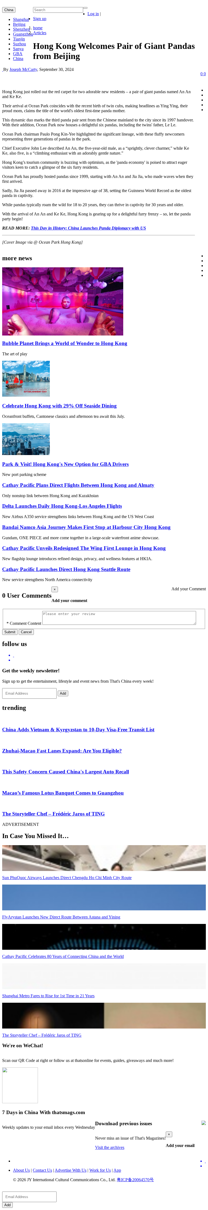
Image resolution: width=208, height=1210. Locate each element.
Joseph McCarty (23, 69)
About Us (21, 1170)
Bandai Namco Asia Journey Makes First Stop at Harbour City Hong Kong (86, 527)
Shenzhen (21, 29)
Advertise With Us (70, 1170)
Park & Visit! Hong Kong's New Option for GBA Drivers (65, 464)
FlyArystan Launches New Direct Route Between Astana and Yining (61, 917)
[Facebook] (109, 660)
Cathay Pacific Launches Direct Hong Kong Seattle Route (66, 569)
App (117, 1170)
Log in (93, 13)
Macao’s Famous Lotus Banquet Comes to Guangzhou (63, 793)
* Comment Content (23, 623)
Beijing (19, 24)
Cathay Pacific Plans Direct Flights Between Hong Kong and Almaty (78, 485)
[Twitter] (109, 655)
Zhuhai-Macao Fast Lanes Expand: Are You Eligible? (62, 751)
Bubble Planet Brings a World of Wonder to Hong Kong (64, 343)
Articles (39, 32)
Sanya (18, 48)
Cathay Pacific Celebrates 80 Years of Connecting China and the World (63, 956)
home (38, 28)
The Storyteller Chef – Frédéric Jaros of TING (53, 814)
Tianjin (19, 39)
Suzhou (19, 44)
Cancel (26, 632)
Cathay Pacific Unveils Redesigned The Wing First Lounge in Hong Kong (84, 548)
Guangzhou (23, 34)
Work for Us (100, 1170)
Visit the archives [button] (109, 1147)
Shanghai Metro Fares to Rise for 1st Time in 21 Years (48, 995)
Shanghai (21, 19)
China (8, 10)
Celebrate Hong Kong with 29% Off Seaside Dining (59, 406)
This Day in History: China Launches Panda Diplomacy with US (88, 228)
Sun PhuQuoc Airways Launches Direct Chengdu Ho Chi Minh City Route (67, 877)
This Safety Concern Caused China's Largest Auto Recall (65, 772)
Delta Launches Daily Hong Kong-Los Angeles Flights (62, 506)
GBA (17, 53)
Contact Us (42, 1170)
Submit (9, 632)
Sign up (39, 18)
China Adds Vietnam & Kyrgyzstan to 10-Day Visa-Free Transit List (78, 729)
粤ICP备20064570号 (135, 1179)
